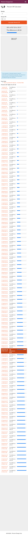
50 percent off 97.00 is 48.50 (5, 277)
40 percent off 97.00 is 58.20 (5, 238)
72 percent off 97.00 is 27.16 (5, 363)
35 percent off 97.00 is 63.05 (5, 219)
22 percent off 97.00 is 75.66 (5, 169)
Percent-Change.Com (7, 2)
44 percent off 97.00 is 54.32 (5, 253)
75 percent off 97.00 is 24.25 (5, 374)
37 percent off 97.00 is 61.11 (5, 226)
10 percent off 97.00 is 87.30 (5, 122)
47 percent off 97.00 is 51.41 (5, 265)
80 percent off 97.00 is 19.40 (5, 394)
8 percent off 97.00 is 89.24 (5, 115)
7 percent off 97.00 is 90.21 (5, 111)
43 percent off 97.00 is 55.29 (5, 250)
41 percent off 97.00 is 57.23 (5, 242)
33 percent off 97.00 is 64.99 (5, 211)
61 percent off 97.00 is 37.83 (5, 319)
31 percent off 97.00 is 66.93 (5, 203)
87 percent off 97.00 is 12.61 (5, 421)
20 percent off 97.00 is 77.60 (5, 161)
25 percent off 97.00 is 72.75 (5, 180)
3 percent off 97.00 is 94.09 (5, 95)
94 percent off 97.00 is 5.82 (4, 448)
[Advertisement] (14, 57)
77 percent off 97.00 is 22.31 (5, 382)
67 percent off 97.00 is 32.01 (5, 342)
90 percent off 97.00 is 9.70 (4, 432)
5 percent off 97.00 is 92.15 (5, 103)
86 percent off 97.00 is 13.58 (5, 417)
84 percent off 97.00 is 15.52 (5, 409)
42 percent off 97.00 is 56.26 (5, 246)
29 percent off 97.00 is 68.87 (5, 196)
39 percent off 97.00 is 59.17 (5, 234)
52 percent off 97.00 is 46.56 (5, 284)
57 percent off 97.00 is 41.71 (5, 304)
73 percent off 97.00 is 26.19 (5, 367)
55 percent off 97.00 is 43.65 (5, 296)
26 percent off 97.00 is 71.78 (5, 184)
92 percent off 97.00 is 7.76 (4, 440)
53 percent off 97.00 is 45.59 (5, 288)
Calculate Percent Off (14, 22)
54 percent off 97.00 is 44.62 (5, 292)
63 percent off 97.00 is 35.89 (5, 327)
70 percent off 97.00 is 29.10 (5, 355)
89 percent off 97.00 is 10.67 (5, 428)
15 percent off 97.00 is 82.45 (5, 142)
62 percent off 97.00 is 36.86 (5, 323)
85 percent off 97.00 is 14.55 (5, 413)
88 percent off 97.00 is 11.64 (5, 425)
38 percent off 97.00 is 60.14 (5, 230)
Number (3, 11)
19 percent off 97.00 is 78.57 (5, 157)
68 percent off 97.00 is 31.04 (5, 346)
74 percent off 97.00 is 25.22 (5, 371)
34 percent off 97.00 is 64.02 (5, 215)
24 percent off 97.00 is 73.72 (5, 176)
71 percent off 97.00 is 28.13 (5, 359)
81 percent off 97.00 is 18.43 (5, 398)
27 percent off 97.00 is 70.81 (5, 188)
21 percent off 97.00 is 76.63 (5, 165)
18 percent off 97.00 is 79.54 (5, 153)
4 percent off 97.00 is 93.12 (5, 99)
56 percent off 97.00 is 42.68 (5, 300)
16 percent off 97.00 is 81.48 (5, 145)
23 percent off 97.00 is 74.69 (5, 172)
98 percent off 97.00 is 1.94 (4, 463)
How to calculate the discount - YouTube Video (14, 82)
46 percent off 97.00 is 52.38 (5, 261)
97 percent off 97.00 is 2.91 (4, 459)
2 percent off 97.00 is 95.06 (5, 91)
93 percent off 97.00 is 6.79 (4, 444)
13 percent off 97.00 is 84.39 (5, 134)
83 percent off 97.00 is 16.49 (5, 405)
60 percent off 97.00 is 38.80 (5, 315)
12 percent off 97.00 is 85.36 (5, 130)
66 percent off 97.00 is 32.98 (5, 338)
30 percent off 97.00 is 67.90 (5, 199)
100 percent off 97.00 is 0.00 (5, 471)
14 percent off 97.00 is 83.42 (5, 138)
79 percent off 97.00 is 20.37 (5, 390)
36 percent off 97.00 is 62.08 (5, 223)
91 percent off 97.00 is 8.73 (4, 436)
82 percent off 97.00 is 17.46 (5, 401)
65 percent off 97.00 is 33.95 (5, 334)
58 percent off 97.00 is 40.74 (5, 307)
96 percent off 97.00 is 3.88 (4, 455)
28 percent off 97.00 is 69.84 (5, 192)
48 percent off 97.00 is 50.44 (5, 269)
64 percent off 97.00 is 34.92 (5, 331)
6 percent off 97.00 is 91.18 (5, 107)
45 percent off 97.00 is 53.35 (5, 257)
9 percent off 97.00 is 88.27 (5, 118)
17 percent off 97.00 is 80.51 (5, 149)
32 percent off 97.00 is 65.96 (5, 207)
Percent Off (3, 16)
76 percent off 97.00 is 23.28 (5, 378)
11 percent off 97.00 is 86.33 (5, 126)
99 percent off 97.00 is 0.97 (4, 467)
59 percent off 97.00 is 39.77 (5, 311)
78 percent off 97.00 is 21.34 (5, 386)
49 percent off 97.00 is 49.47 (5, 273)
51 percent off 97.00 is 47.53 (5, 280)
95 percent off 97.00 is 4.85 (4, 452)
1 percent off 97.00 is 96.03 (5, 88)
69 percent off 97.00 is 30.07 (5, 350)
